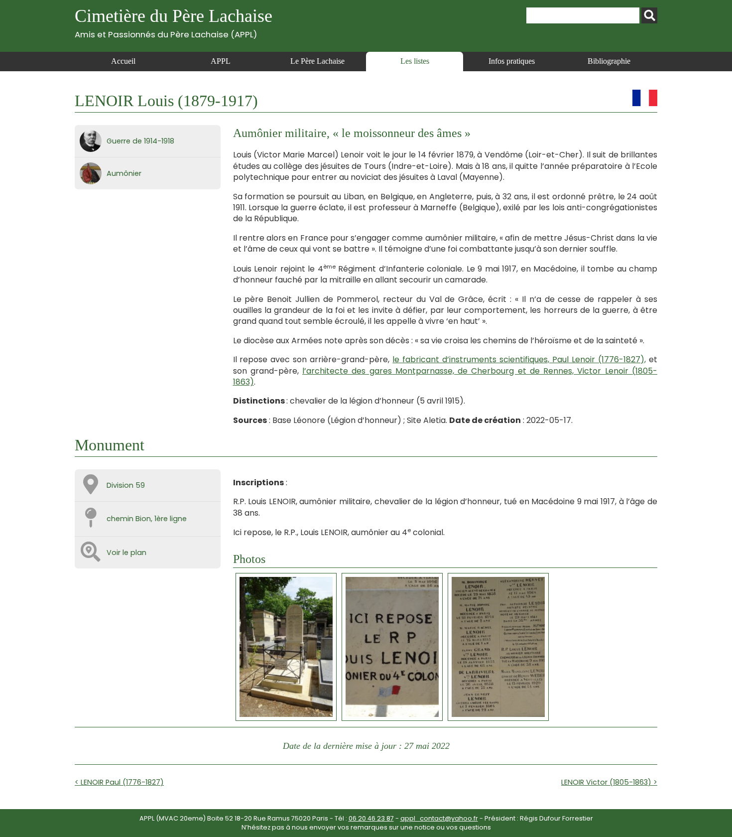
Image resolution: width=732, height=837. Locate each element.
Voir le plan (126, 553)
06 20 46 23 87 (371, 818)
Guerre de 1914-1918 (140, 141)
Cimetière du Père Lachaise (173, 22)
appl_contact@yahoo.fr (439, 818)
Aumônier (124, 173)
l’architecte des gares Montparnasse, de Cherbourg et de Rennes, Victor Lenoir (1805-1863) (445, 376)
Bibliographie (609, 61)
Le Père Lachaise (317, 61)
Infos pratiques (511, 61)
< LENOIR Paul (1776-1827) (119, 782)
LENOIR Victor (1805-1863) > (609, 782)
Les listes (414, 61)
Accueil (123, 61)
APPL (221, 61)
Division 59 (126, 485)
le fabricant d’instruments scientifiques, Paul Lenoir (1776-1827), (519, 359)
